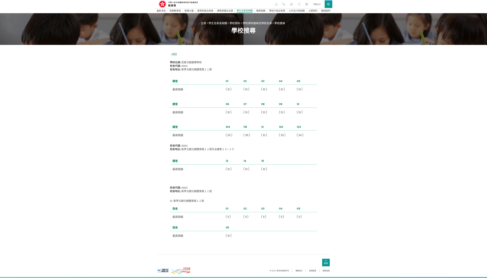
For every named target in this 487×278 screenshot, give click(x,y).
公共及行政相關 (297, 11)
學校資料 (235, 23)
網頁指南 (326, 270)
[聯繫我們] (284, 4)
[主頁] (276, 4)
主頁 (203, 23)
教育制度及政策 (205, 11)
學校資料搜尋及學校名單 (257, 23)
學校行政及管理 (277, 11)
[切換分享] (299, 4)
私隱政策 (312, 270)
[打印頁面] (291, 4)
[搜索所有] (328, 4)
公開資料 (313, 11)
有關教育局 (175, 11)
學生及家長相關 (245, 11)
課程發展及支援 (225, 11)
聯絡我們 (325, 11)
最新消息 (161, 11)
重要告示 (299, 270)
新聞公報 (189, 11)
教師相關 (260, 11)
